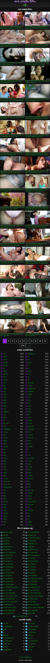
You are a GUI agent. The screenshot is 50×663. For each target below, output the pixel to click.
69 (28, 481)
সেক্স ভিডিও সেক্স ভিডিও (33, 626)
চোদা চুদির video (32, 535)
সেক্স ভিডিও (5, 623)
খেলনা (29, 400)
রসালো (4, 467)
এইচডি (29, 371)
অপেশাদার (30, 386)
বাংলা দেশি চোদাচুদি (7, 590)
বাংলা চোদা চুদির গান (7, 561)
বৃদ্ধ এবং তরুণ (6, 484)
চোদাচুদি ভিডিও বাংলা (7, 547)
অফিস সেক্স (30, 504)
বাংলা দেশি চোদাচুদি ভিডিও (34, 590)
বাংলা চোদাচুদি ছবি (32, 570)
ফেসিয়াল (30, 394)
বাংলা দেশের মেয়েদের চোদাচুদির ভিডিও (36, 596)
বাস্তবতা (5, 458)
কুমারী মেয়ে (5, 374)
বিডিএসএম (30, 478)
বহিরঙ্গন (5, 418)
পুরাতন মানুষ (30, 490)
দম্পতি (29, 432)
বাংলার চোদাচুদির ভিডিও (8, 613)
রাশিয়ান (29, 444)
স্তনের (4, 499)
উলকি (4, 435)
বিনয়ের (4, 400)
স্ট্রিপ (4, 386)
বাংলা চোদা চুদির (31, 558)
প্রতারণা (5, 473)
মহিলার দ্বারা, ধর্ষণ (7, 487)
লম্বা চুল (30, 496)
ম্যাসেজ (29, 473)
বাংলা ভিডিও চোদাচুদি (32, 599)
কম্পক (4, 464)
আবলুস (29, 464)
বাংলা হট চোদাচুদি (32, 602)
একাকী (29, 418)
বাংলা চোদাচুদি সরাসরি (8, 581)
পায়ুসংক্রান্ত (31, 391)
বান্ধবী (29, 406)
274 (22, 346)
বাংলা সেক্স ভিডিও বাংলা (8, 638)
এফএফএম (30, 475)
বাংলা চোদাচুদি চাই (7, 570)
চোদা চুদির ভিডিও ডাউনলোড (34, 538)
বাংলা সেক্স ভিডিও (32, 644)
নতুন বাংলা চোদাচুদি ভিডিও (34, 555)
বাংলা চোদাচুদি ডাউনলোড (8, 573)
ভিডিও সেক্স (5, 635)
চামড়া (4, 415)
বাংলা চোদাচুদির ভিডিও (25, 1)
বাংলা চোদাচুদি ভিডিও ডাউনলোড (35, 578)
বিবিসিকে (5, 441)
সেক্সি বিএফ (30, 635)
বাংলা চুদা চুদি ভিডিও (7, 626)
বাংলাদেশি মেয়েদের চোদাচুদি (9, 607)
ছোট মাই (5, 360)
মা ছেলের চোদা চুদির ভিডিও (21, 616)
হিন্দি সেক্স (30, 650)
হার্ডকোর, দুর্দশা (6, 481)
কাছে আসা (5, 438)
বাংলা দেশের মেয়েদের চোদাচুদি (10, 596)
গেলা (29, 455)
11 (45, 341)
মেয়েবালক (5, 513)
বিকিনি (29, 484)
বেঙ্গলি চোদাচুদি (31, 613)
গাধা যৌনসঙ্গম (31, 429)
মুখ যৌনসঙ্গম (31, 458)
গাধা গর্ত (5, 470)
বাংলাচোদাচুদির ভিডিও (8, 605)
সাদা (4, 368)
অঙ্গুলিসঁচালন (6, 412)
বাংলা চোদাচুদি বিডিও (32, 576)
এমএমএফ (5, 447)
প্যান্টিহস (30, 522)
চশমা (4, 449)
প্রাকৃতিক (30, 420)
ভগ (28, 357)
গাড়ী (4, 525)
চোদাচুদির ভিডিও (6, 644)
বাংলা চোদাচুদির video (8, 584)
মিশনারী (4, 371)
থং (28, 452)
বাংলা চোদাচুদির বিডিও (33, 584)
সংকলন (4, 397)
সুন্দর (29, 377)
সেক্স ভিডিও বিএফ (32, 632)
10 (40, 341)
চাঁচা (28, 368)
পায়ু (28, 507)
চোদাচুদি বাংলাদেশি (32, 541)
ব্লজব (4, 354)
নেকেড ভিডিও (31, 647)
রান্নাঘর (5, 519)
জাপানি (29, 412)
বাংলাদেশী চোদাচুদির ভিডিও (9, 610)
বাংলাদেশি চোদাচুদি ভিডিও (33, 605)
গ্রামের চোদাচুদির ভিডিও (33, 532)
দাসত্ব (4, 496)
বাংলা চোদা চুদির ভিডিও (8, 564)
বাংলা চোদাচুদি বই (32, 573)
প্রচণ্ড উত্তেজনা (32, 502)
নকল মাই (30, 525)
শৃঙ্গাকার (4, 406)
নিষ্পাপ (4, 377)
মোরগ (29, 487)
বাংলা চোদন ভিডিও (7, 558)
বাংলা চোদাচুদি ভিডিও (7, 578)
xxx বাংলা (30, 638)
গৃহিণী (4, 461)
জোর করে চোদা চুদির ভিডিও (9, 552)
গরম (29, 403)
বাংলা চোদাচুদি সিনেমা (33, 581)
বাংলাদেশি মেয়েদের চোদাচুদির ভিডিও (36, 607)
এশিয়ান (4, 389)
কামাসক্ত (5, 380)
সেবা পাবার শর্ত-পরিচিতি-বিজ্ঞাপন (25, 657)
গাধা (29, 360)
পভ (4, 420)
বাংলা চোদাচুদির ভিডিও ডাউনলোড (10, 587)
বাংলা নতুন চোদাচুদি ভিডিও (9, 599)
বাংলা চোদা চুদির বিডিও (33, 561)
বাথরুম (4, 504)
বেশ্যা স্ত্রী (30, 447)
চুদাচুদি (4, 629)
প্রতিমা (4, 522)
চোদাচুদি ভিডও (6, 544)
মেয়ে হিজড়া (30, 510)
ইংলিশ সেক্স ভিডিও (32, 629)
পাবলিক (4, 510)
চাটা (28, 513)
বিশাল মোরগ (6, 423)
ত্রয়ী (4, 391)
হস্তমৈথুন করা (31, 389)
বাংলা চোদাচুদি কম (32, 567)
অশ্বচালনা (5, 362)
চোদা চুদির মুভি (6, 541)
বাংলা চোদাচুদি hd (32, 564)
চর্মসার (4, 403)
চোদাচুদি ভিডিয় (31, 547)
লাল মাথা (30, 423)
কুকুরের (29, 362)
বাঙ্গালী (4, 507)
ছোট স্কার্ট (30, 493)
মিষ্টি (29, 415)
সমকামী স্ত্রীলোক (7, 429)
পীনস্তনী (5, 365)
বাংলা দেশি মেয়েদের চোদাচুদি (34, 593)
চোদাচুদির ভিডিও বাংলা (33, 549)
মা (28, 449)
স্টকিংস (4, 394)
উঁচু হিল (29, 470)
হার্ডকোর (5, 357)
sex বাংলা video (7, 641)
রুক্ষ (29, 519)
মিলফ (4, 383)
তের (29, 365)
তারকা (4, 455)
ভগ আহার (5, 478)
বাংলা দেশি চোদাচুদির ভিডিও (9, 593)
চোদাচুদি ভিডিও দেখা (32, 544)
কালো (4, 426)
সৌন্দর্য (29, 397)
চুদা (3, 632)
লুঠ (28, 380)
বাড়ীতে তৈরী (30, 426)
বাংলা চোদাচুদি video (8, 567)
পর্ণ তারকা (5, 432)
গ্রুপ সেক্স (30, 467)
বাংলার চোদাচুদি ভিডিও (33, 610)
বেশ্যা (4, 409)
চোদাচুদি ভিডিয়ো (6, 549)
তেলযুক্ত (30, 461)
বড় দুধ (29, 374)
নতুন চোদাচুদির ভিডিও (8, 555)
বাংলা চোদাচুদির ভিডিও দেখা (34, 587)
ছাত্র (4, 452)
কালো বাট (5, 502)
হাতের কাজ (30, 438)
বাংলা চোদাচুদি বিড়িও (7, 576)
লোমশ (29, 409)
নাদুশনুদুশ (5, 516)
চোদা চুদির (5, 535)
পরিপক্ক (30, 499)
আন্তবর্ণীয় (30, 435)
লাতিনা (4, 475)
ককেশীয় (5, 444)
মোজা (4, 490)
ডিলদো (29, 441)
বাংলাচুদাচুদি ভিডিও (7, 650)
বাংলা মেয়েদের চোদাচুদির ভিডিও (10, 602)
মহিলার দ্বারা (31, 383)
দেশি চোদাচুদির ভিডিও (33, 552)
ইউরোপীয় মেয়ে (31, 354)
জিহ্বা (29, 516)
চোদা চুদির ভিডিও (7, 538)
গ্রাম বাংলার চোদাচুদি (8, 532)
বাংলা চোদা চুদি (31, 623)
